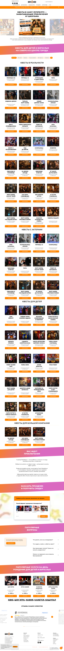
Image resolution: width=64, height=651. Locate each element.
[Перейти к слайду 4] (26, 626)
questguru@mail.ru (41, 640)
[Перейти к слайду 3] (25, 626)
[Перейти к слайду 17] (37, 626)
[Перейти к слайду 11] (32, 626)
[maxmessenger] (15, 3)
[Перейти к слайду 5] (27, 626)
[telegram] (17, 3)
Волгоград (54, 643)
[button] (49, 2)
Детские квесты (26, 636)
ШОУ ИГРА (19, 600)
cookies (5, 647)
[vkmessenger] (13, 3)
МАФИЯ (29, 600)
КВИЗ (10, 600)
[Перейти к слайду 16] (36, 626)
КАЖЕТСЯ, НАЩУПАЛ (45, 600)
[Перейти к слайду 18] (38, 626)
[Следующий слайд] (62, 27)
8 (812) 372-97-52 (15, 1)
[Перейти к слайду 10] (31, 626)
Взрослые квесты (26, 635)
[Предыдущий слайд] (2, 27)
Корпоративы (26, 640)
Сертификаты (26, 641)
